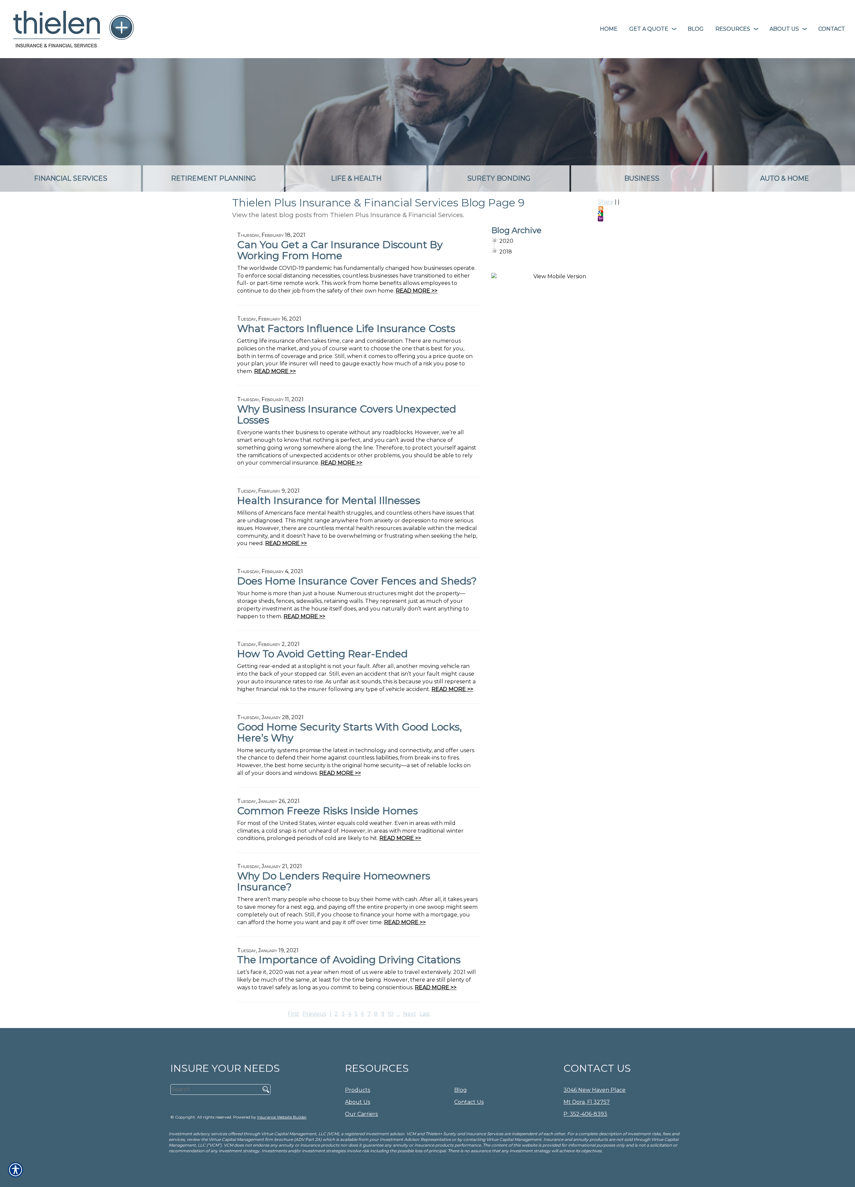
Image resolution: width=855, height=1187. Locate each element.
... (398, 1014)
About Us (357, 1102)
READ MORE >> (417, 291)
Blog (460, 1090)
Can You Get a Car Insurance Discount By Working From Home (340, 250)
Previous (314, 1014)
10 (390, 1014)
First (293, 1014)
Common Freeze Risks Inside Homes (327, 811)
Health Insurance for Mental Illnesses (328, 500)
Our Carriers (361, 1114)
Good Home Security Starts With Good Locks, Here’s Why (349, 732)
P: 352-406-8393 (585, 1114)
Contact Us (469, 1102)
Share (606, 202)
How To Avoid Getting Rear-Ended (322, 654)
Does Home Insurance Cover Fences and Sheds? (357, 581)
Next (409, 1014)
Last (424, 1014)
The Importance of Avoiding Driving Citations (349, 960)
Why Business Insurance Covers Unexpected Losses (346, 414)
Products (357, 1090)
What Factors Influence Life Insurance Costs (346, 328)
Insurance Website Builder (282, 1117)
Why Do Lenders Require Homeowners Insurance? (333, 881)
